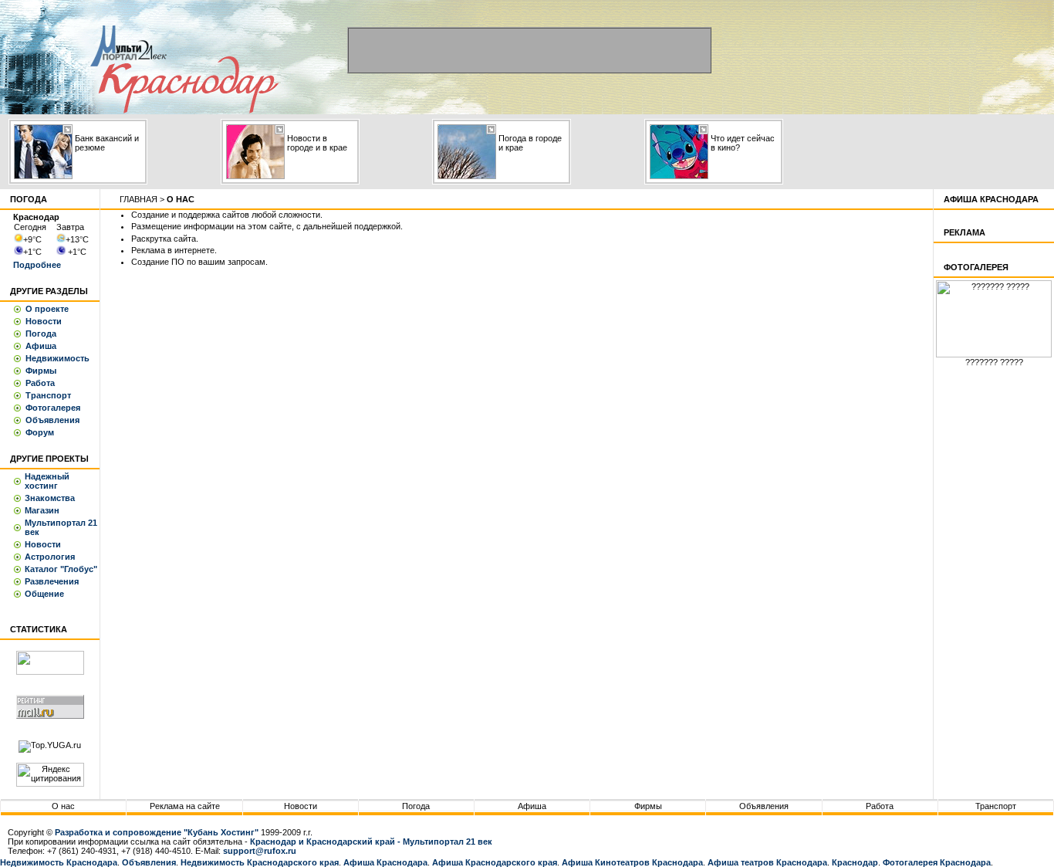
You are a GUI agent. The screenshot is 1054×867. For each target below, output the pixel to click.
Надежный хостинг (47, 481)
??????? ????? (994, 362)
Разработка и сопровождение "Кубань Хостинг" (156, 832)
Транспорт (48, 395)
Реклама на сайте (185, 806)
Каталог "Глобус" (61, 569)
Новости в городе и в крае (317, 143)
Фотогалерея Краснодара (937, 862)
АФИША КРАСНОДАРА (991, 199)
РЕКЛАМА (964, 232)
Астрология (50, 556)
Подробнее (37, 264)
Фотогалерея (52, 407)
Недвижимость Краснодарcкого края (260, 862)
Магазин (42, 510)
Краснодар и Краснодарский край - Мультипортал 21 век (371, 841)
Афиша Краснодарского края (494, 862)
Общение (44, 593)
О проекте (47, 308)
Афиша (40, 346)
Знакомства (50, 498)
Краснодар (855, 862)
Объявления (52, 420)
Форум (39, 432)
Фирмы (40, 370)
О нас (63, 806)
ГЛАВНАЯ (138, 199)
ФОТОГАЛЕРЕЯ (976, 267)
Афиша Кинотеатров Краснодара (632, 862)
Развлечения (52, 581)
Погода (40, 333)
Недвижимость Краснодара (58, 862)
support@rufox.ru (259, 850)
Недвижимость (57, 358)
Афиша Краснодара (385, 862)
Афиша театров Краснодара (767, 862)
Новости (43, 321)
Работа (40, 383)
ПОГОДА (28, 199)
